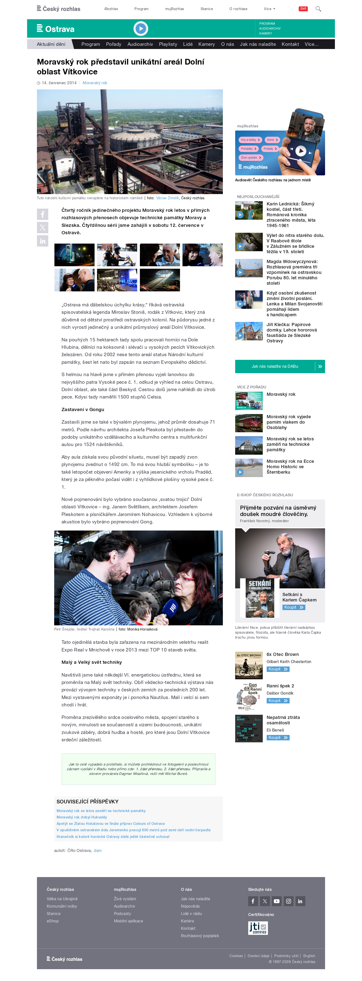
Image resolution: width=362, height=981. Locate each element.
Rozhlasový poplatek (200, 935)
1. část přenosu (149, 769)
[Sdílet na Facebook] (42, 214)
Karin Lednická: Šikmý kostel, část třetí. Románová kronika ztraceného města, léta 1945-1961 (291, 214)
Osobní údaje (259, 956)
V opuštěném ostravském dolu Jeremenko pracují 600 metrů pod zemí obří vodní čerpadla (134, 830)
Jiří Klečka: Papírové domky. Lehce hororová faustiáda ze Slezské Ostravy (292, 332)
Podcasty (122, 913)
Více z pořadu (251, 387)
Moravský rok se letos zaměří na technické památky (101, 811)
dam (98, 850)
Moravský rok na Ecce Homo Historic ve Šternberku (290, 467)
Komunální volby (62, 906)
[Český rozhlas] (58, 9)
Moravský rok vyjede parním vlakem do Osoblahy (289, 422)
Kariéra (187, 921)
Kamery (265, 33)
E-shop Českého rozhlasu (265, 495)
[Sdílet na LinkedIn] (42, 241)
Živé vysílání (249, 157)
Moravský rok (95, 83)
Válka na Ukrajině (62, 899)
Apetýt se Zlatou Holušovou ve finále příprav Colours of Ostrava (111, 824)
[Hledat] (318, 9)
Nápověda (190, 906)
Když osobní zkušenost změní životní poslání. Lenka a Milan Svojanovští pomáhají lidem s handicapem (294, 303)
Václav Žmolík (167, 198)
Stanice (207, 9)
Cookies (236, 956)
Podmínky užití (286, 956)
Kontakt (290, 44)
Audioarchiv (269, 28)
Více (312, 44)
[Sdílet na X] (42, 227)
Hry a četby (248, 140)
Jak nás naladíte (258, 44)
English (309, 956)
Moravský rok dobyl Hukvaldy (82, 817)
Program (141, 9)
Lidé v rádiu (191, 913)
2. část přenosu (177, 769)
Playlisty (168, 44)
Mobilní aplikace (128, 921)
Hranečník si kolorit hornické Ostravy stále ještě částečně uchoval (113, 837)
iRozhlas (111, 9)
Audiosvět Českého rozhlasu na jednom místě (273, 180)
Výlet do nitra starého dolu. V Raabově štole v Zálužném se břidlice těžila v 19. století (295, 243)
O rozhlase (238, 9)
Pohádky (247, 148)
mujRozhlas (174, 9)
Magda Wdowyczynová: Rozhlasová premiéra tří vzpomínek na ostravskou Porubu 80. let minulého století (294, 272)
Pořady (114, 44)
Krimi (270, 140)
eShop (53, 921)
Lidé (188, 44)
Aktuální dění (51, 44)
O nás (227, 44)
